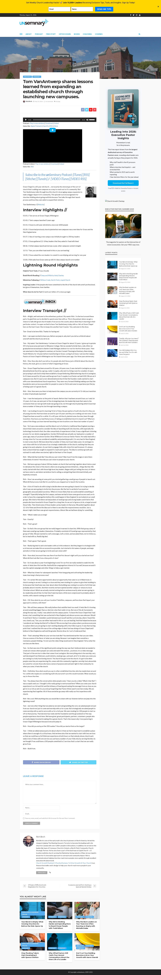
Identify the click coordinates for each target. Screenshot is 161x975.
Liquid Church (65, 280)
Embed (56, 123)
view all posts (42, 872)
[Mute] (87, 120)
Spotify (46, 126)
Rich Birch (29, 101)
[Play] (26, 120)
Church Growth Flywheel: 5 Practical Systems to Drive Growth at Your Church (63, 863)
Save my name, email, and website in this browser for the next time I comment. (50, 818)
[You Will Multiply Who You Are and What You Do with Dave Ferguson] (112, 353)
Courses (98, 34)
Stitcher (31, 179)
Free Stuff (51, 34)
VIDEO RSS (78, 179)
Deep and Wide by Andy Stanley (52, 275)
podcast (37, 76)
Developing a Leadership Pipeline (30, 913)
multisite (27, 76)
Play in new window (37, 123)
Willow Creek (45, 280)
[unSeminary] (34, 22)
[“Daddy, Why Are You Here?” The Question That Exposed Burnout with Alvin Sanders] (112, 341)
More (56, 126)
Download (49, 123)
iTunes (78, 175)
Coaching (87, 34)
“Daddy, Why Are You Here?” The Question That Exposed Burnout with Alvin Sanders (129, 340)
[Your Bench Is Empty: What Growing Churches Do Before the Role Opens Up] (32, 910)
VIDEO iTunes (60, 179)
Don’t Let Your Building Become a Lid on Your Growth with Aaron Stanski (87, 955)
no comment (49, 101)
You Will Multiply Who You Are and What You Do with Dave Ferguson (128, 352)
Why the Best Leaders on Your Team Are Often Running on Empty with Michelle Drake (86, 925)
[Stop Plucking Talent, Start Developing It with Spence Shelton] (32, 941)
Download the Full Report (123, 183)
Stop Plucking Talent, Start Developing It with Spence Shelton (30, 955)
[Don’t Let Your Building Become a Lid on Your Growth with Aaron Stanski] (87, 941)
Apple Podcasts (36, 126)
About (29, 34)
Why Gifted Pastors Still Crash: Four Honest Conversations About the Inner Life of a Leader (59, 956)
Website (41, 204)
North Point (55, 280)
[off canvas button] (21, 34)
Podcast (39, 34)
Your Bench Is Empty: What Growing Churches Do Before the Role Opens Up (32, 924)
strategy (62, 917)
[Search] (139, 34)
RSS (51, 126)
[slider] (92, 120)
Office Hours (65, 34)
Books (77, 34)
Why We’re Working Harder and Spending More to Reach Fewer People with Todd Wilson (60, 925)
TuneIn (42, 179)
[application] (59, 120)
